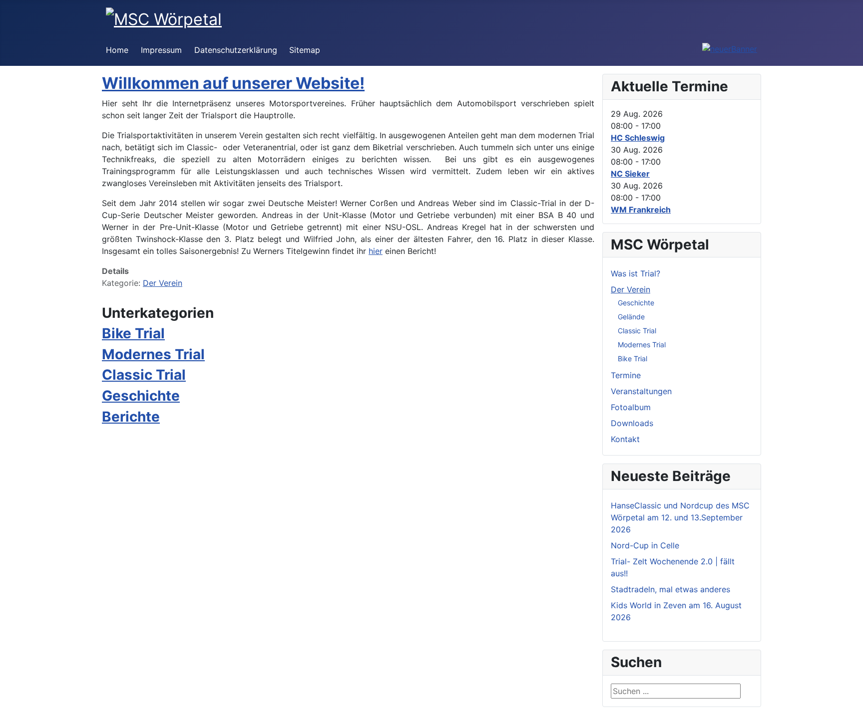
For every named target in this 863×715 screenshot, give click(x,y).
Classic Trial (144, 374)
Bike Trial (133, 333)
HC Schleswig (638, 138)
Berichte (131, 416)
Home (117, 50)
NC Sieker (630, 174)
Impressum (161, 50)
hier (376, 251)
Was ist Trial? (635, 273)
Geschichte (141, 395)
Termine (626, 375)
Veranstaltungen (641, 391)
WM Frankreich (641, 210)
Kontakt (625, 439)
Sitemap (304, 50)
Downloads (632, 423)
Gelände (631, 316)
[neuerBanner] (729, 48)
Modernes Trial (153, 354)
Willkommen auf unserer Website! (233, 83)
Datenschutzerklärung (235, 50)
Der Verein (162, 283)
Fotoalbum (631, 407)
